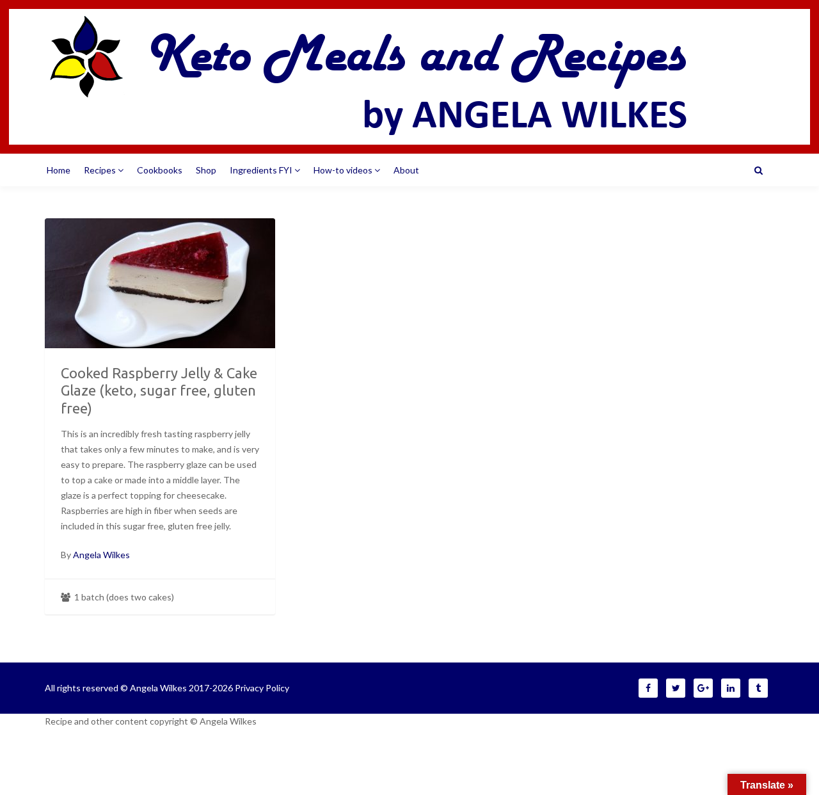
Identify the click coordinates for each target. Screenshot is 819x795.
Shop (206, 170)
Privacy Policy (262, 687)
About (406, 170)
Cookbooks (159, 170)
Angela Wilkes (101, 554)
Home (58, 170)
